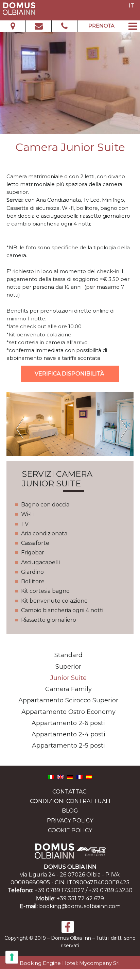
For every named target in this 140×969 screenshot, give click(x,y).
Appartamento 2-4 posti (68, 734)
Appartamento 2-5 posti (68, 745)
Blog (70, 810)
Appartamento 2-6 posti (68, 723)
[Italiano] (51, 776)
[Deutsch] (70, 776)
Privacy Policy (70, 821)
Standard (68, 655)
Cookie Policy (70, 831)
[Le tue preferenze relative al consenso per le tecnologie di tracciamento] (11, 957)
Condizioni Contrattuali (70, 801)
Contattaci (70, 791)
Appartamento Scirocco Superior (68, 700)
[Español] (89, 776)
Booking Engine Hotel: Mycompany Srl (70, 963)
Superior (68, 666)
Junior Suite (68, 678)
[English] (60, 776)
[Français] (79, 776)
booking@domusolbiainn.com (80, 906)
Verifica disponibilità (70, 373)
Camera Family (68, 689)
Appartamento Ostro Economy (68, 712)
